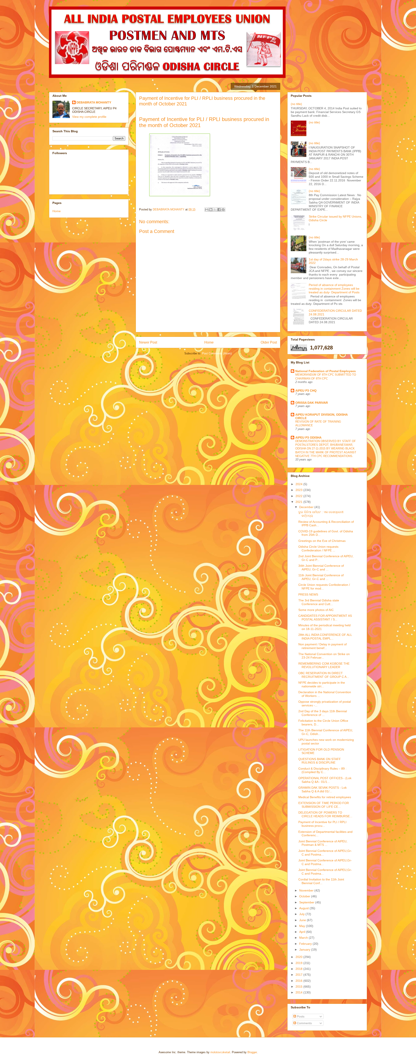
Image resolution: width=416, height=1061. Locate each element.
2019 (299, 963)
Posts (300, 1016)
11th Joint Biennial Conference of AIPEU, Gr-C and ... (321, 577)
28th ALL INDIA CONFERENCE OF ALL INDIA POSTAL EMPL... (325, 636)
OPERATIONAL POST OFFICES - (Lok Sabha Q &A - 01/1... (324, 779)
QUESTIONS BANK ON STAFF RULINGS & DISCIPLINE (319, 760)
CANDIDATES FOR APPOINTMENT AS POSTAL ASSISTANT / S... (325, 617)
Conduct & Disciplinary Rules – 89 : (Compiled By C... (322, 770)
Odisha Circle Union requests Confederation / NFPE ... (318, 548)
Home (209, 342)
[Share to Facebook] (219, 209)
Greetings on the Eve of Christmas (322, 541)
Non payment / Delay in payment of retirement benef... (322, 646)
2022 (299, 496)
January (305, 949)
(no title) (296, 104)
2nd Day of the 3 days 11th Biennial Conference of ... (322, 713)
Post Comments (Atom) (217, 353)
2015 (299, 986)
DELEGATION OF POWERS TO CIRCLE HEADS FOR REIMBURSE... (325, 814)
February (306, 943)
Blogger (252, 1052)
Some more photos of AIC (316, 610)
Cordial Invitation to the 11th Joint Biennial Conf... (321, 881)
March (304, 937)
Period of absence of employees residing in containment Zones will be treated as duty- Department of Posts (334, 288)
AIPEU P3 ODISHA (308, 437)
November (306, 890)
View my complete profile (89, 116)
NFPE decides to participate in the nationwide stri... (321, 684)
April (302, 931)
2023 (299, 490)
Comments (304, 1023)
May (302, 926)
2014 (299, 992)
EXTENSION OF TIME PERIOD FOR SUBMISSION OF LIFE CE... (323, 804)
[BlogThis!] (211, 209)
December (306, 507)
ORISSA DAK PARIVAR (311, 402)
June (303, 920)
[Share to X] (215, 209)
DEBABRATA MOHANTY (93, 102)
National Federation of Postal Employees (325, 371)
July (302, 914)
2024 (299, 484)
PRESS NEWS (308, 594)
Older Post (269, 342)
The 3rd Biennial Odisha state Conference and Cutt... (318, 602)
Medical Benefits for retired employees (324, 797)
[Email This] (207, 209)
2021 (299, 502)
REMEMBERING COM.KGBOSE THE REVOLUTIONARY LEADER (323, 665)
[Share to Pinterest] (223, 209)
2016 (299, 980)
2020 (299, 957)
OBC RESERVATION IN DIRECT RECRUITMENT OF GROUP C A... (323, 674)
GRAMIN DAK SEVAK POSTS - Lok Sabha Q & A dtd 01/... (322, 789)
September (307, 902)
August (304, 908)
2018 (299, 969)
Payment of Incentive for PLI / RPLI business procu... (322, 823)
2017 (299, 974)
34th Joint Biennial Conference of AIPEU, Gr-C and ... (321, 567)
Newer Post (148, 342)
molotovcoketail (220, 1052)
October (305, 896)
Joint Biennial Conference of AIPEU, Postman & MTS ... (322, 843)
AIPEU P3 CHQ (306, 390)
